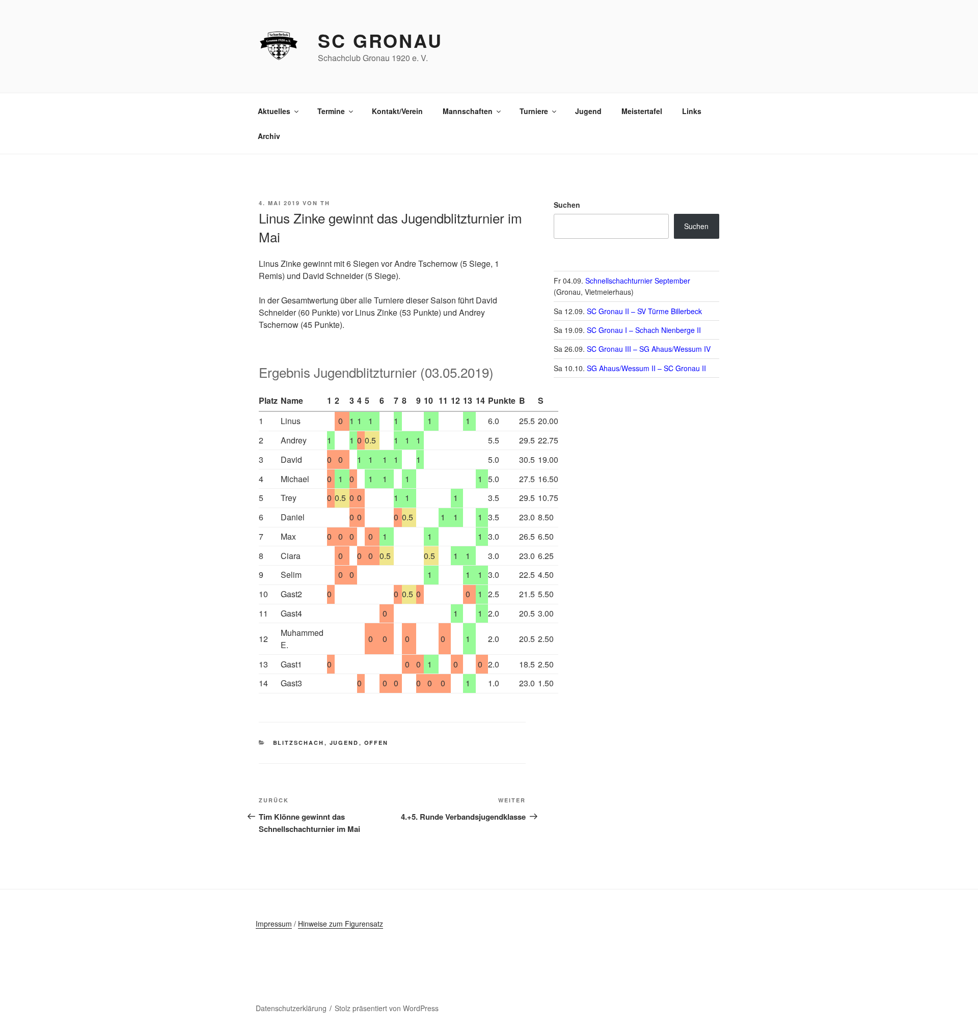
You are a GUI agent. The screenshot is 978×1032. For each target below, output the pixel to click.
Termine (331, 111)
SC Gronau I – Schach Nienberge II (644, 330)
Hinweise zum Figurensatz (340, 923)
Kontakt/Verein (397, 111)
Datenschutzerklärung (291, 1008)
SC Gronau (380, 40)
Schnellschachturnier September (637, 280)
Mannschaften (468, 111)
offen (376, 742)
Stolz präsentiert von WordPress (387, 1008)
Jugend (588, 111)
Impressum (274, 923)
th (325, 203)
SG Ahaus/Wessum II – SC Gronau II (646, 368)
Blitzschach (298, 742)
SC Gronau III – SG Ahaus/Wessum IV (649, 349)
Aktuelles (274, 111)
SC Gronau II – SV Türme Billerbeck (644, 311)
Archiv (269, 136)
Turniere (534, 111)
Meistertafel (641, 111)
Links (691, 111)
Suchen (567, 205)
